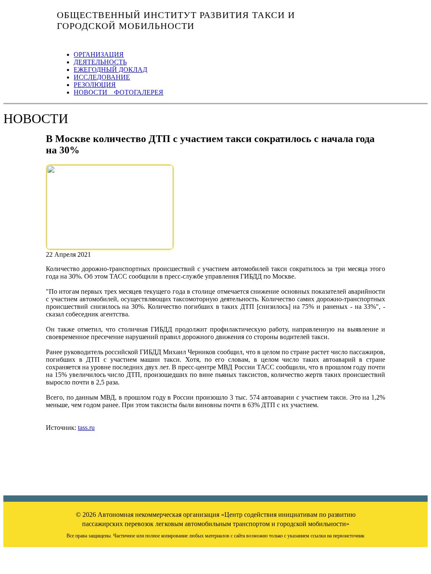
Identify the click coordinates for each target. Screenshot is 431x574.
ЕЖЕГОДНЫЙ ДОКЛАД (110, 69)
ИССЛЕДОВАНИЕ (102, 77)
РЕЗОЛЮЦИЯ (95, 84)
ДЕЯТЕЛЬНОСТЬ (100, 62)
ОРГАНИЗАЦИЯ (99, 54)
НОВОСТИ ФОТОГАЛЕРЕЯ (118, 92)
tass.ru (86, 427)
